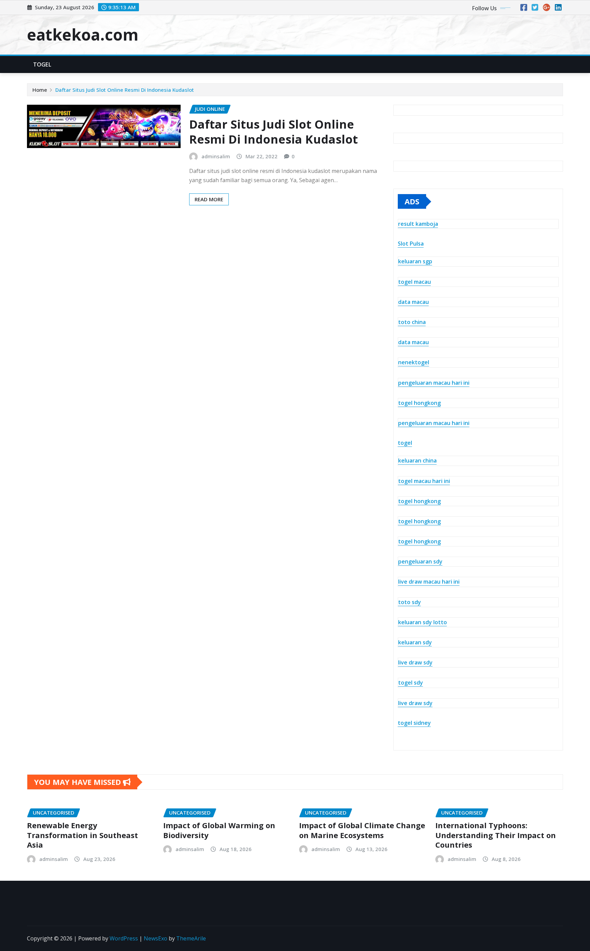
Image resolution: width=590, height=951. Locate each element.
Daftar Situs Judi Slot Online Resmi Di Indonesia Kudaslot (124, 89)
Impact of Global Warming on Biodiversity (219, 830)
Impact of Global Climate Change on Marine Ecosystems (362, 830)
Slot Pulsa (411, 243)
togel (405, 443)
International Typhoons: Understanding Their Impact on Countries (495, 835)
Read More (209, 199)
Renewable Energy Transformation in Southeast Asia (82, 835)
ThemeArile (191, 938)
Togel (42, 64)
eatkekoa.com (82, 34)
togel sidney (414, 723)
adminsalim (215, 156)
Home (39, 89)
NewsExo (155, 938)
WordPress (124, 938)
